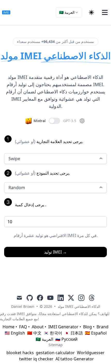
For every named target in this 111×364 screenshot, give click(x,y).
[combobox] (69, 12)
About (38, 327)
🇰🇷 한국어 (53, 333)
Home (8, 327)
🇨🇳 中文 (34, 333)
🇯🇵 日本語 (73, 333)
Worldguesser (91, 352)
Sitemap (56, 344)
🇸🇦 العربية (44, 339)
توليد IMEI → (55, 252)
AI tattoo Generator (75, 359)
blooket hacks (20, 352)
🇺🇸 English (15, 333)
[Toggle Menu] (105, 12)
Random (17, 187)
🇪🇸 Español (96, 333)
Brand (102, 327)
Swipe (14, 158)
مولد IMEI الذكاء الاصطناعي (79, 306)
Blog (87, 327)
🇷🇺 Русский (66, 339)
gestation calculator (55, 352)
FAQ (23, 327)
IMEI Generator (63, 327)
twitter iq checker (36, 359)
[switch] (54, 121)
